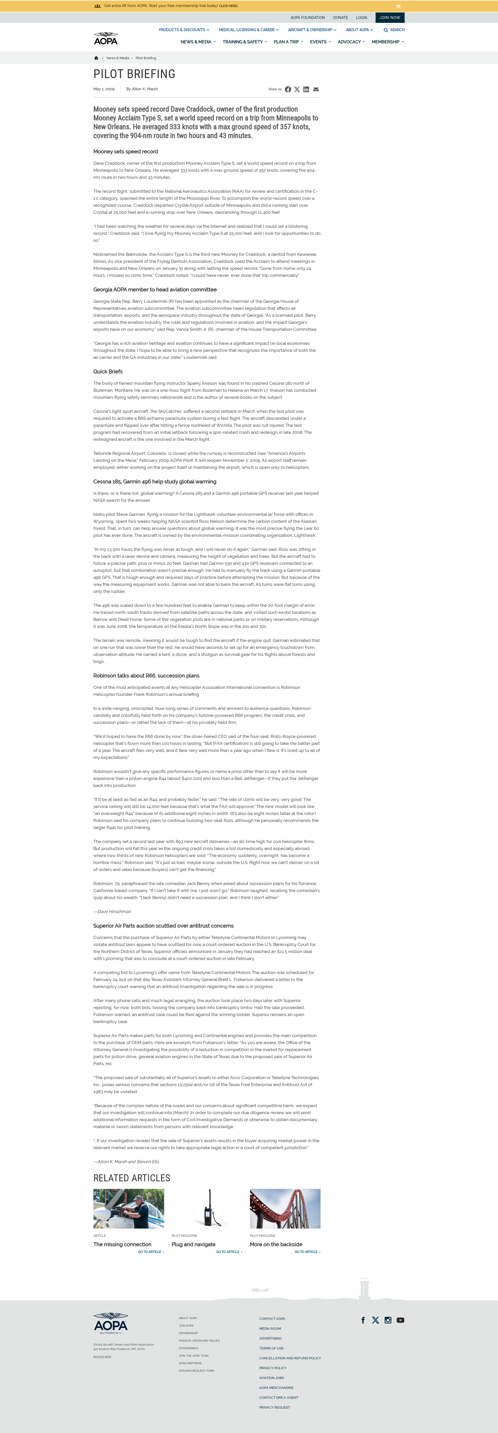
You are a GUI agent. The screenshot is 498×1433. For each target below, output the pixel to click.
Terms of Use (271, 1348)
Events (319, 41)
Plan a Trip (287, 41)
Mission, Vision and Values (199, 1340)
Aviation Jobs (271, 1378)
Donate (340, 18)
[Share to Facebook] (288, 89)
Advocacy (350, 41)
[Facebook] (365, 1320)
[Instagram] (390, 1320)
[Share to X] (297, 89)
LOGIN (361, 18)
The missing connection (122, 1244)
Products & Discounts (182, 30)
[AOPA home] (105, 43)
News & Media (196, 41)
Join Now (390, 18)
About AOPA (357, 30)
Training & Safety (243, 41)
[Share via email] (316, 89)
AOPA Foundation (308, 18)
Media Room (270, 1329)
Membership (386, 41)
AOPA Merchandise (276, 1388)
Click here (228, 6)
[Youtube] (400, 1320)
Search (397, 30)
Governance (188, 1348)
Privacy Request (274, 1407)
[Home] (99, 57)
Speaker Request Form (197, 1371)
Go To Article (149, 1252)
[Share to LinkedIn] (306, 89)
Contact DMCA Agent (278, 1398)
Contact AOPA (272, 1319)
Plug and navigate (194, 1244)
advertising (270, 1338)
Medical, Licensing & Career (246, 30)
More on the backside (276, 1244)
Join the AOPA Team (194, 1355)
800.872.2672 (102, 1357)
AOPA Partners (190, 1363)
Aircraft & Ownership (310, 30)
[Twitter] (377, 1320)
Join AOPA (186, 1325)
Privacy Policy (273, 1368)
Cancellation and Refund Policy (290, 1358)
